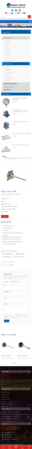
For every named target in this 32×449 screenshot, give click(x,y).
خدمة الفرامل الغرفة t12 (18, 256)
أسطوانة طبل (7, 40)
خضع (7, 321)
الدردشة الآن (16, 446)
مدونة (2, 381)
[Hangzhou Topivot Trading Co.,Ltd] (16, 5)
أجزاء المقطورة (7, 63)
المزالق (6, 46)
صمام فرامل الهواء (8, 72)
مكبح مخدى (7, 75)
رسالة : (6, 303)
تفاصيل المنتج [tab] (6, 222)
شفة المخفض (7, 52)
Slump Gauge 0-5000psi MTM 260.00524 (20, 99)
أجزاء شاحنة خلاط (8, 38)
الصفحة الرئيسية (4, 374)
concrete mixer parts (5, 392)
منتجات (2, 377)
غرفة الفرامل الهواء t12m (8, 261)
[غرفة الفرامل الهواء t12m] (11, 345)
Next (0, 360)
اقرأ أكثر (14, 102)
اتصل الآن (5, 216)
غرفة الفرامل (7, 66)
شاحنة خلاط (3, 401)
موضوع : (7, 281)
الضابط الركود (7, 69)
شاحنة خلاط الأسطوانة (5, 399)
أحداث (2, 379)
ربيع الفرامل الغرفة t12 (7, 256)
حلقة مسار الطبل (8, 49)
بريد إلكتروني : (7, 291)
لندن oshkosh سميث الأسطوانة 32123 (21, 121)
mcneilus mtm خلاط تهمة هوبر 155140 (21, 145)
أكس (2, 386)
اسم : (5, 285)
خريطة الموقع (4, 384)
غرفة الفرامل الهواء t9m (7, 264)
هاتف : (5, 297)
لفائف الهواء (7, 80)
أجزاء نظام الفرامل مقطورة (8, 253)
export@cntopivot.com (9, 432)
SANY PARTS (7, 90)
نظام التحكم (7, 57)
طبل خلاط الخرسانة (5, 396)
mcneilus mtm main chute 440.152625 (22, 133)
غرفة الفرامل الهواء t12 (20, 253)
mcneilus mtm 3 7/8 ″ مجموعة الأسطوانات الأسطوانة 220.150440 (20, 110)
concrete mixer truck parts (7, 403)
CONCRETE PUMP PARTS (10, 83)
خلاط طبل (7, 43)
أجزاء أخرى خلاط (8, 60)
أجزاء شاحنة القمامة (8, 86)
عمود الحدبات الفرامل (9, 78)
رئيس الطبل (7, 55)
